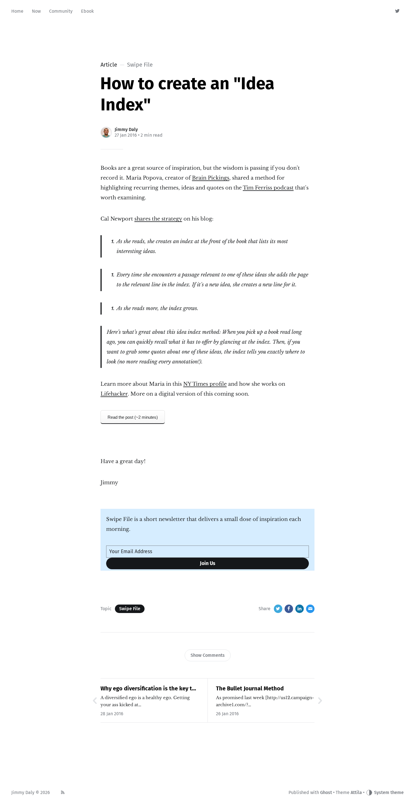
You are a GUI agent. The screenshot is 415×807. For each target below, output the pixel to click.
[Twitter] (397, 11)
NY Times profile (205, 384)
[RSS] (63, 792)
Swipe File (129, 608)
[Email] (310, 609)
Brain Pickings (210, 178)
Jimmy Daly (126, 129)
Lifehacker (114, 394)
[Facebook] (289, 609)
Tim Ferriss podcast (268, 188)
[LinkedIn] (299, 609)
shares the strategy (158, 219)
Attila (356, 792)
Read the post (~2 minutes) (133, 417)
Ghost (326, 792)
